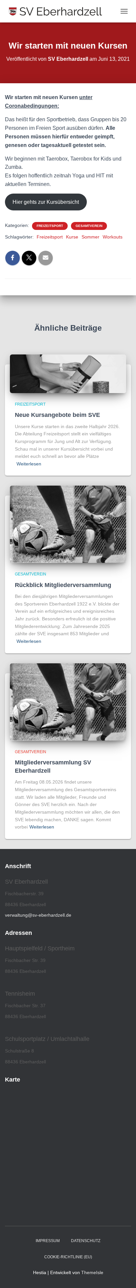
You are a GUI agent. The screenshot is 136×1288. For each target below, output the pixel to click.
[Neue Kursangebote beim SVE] (68, 373)
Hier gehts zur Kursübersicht (46, 202)
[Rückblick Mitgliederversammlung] (68, 524)
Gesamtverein (89, 226)
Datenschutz (85, 1240)
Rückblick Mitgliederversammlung (63, 585)
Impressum (48, 1240)
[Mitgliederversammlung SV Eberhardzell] (68, 701)
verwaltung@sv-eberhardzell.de (38, 915)
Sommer (90, 236)
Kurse (72, 236)
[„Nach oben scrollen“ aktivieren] (123, 1275)
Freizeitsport (50, 226)
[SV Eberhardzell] (58, 11)
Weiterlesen (29, 463)
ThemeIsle (92, 1272)
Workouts (112, 236)
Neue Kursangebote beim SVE (57, 415)
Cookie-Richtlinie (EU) (68, 1257)
